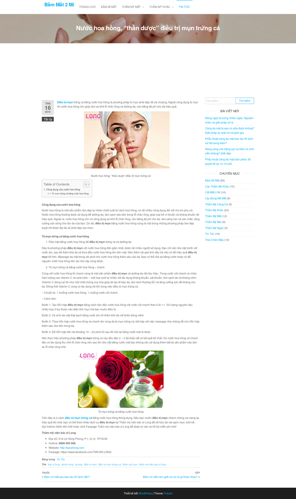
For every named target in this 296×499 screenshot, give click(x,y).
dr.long (78, 464)
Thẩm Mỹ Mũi (213, 222)
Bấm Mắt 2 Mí (59, 4)
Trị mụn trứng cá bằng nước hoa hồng (70, 193)
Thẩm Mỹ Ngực (214, 228)
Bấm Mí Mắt (109, 7)
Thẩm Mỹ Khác (159, 7)
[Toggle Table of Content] (85, 184)
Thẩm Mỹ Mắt (131, 7)
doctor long (67, 464)
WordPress (145, 493)
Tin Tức (184, 7)
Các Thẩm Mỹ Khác (217, 186)
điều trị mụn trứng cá (78, 418)
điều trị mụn (90, 464)
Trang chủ (87, 7)
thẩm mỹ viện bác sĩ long (152, 464)
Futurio (168, 493)
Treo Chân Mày (214, 240)
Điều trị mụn (65, 102)
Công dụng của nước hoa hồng (63, 189)
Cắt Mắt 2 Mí (212, 192)
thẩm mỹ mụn (129, 464)
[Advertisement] (148, 72)
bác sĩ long (54, 464)
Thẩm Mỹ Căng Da (216, 204)
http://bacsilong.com (72, 448)
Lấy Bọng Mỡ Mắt (215, 198)
